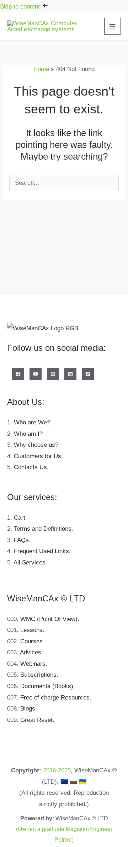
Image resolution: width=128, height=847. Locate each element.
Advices (30, 652)
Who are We (30, 422)
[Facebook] (18, 374)
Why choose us (34, 444)
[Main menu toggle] (112, 26)
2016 (49, 770)
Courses (31, 641)
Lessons (31, 630)
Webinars (33, 663)
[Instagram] (53, 374)
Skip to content (21, 6)
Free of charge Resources (55, 697)
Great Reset (36, 720)
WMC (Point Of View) (49, 619)
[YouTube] (36, 374)
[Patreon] (88, 374)
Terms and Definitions (42, 528)
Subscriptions (38, 674)
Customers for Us (37, 456)
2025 (64, 770)
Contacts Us (30, 467)
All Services (30, 562)
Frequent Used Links (41, 551)
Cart (19, 517)
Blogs (27, 708)
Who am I (26, 433)
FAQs (21, 540)
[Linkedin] (70, 374)
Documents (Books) (46, 686)
